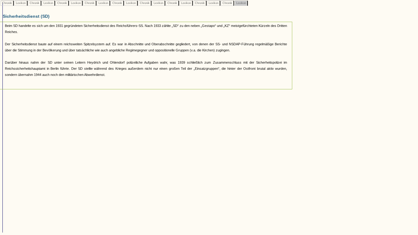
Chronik (7, 3)
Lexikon (21, 3)
